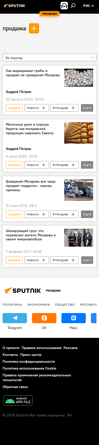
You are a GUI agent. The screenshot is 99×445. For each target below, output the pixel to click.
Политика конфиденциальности (29, 361)
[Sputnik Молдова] (15, 7)
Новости (33, 108)
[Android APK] (18, 401)
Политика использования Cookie (29, 368)
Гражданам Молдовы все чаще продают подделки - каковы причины (31, 185)
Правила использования (41, 347)
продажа (14, 28)
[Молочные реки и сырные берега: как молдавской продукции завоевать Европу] (78, 133)
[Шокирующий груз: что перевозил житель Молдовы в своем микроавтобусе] (78, 238)
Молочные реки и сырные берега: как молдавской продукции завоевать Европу (30, 128)
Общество (65, 304)
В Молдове (60, 108)
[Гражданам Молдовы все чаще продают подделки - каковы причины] (78, 190)
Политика (12, 304)
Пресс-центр (30, 354)
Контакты (10, 354)
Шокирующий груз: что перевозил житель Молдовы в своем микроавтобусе (31, 235)
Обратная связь (15, 386)
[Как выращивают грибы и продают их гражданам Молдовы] (78, 78)
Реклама (70, 347)
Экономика (38, 304)
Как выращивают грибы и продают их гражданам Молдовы (33, 73)
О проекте (11, 347)
